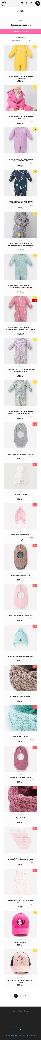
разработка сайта (16, 1035)
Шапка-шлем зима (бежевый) (20, 575)
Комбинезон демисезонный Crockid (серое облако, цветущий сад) (20, 370)
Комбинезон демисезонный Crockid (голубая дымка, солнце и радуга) (20, 286)
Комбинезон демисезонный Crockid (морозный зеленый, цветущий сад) (20, 412)
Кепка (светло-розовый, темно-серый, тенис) (20, 981)
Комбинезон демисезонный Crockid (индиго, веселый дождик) (20, 202)
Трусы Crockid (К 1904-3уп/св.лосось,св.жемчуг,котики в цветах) (21, 859)
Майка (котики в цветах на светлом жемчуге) (20, 901)
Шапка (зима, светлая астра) (20, 535)
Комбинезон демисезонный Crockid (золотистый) (20, 77)
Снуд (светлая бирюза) (20, 737)
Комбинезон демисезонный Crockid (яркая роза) (20, 118)
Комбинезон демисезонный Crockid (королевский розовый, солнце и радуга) (20, 328)
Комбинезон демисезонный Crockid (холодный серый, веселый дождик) (20, 244)
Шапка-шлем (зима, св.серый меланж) (21, 454)
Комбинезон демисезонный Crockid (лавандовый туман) (20, 160)
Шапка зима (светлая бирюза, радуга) (20, 656)
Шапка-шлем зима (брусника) (20, 777)
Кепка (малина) (20, 942)
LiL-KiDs (20, 11)
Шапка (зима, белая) (20, 494)
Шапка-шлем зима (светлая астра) (20, 616)
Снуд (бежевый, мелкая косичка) (20, 696)
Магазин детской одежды (20, 13)
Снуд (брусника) (20, 818)
